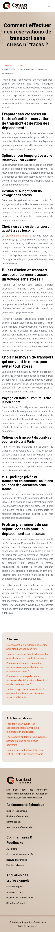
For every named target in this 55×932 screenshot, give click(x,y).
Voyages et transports (14, 65)
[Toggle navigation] (49, 6)
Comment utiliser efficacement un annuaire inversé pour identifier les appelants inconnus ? (24, 667)
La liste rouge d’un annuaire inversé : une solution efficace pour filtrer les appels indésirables (25, 693)
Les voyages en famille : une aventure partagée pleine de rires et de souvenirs (26, 741)
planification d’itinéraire (18, 235)
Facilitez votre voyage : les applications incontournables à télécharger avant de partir (22, 727)
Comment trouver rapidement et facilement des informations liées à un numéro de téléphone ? (26, 680)
